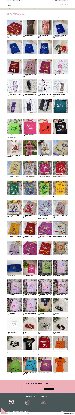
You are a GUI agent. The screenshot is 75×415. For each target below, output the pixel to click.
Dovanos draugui (43, 399)
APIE (60, 8)
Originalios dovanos (43, 403)
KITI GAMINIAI (42, 8)
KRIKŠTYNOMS (35, 8)
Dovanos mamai (43, 402)
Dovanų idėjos (43, 401)
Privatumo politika (27, 401)
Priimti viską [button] (71, 413)
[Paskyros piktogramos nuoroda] (67, 4)
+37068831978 (56, 0)
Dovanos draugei (43, 400)
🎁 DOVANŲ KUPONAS (12, 8)
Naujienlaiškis (27, 404)
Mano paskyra (27, 403)
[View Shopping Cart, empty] (65, 4)
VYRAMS (24, 8)
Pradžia (8, 13)
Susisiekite (26, 402)
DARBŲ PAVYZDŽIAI (55, 8)
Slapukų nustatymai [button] (66, 413)
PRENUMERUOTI (49, 389)
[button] (51, 0)
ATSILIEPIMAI (48, 8)
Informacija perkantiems (28, 400)
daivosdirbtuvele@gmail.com (64, 0)
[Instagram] (63, 4)
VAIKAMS (29, 8)
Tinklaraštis (26, 399)
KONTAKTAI (64, 8)
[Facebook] (61, 4)
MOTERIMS (19, 8)
